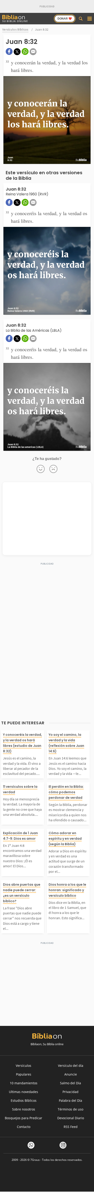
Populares (23, 1074)
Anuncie (70, 1074)
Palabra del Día (70, 1100)
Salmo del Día (70, 1083)
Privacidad (70, 1092)
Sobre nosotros (23, 1109)
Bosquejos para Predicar (23, 1118)
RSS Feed (71, 1127)
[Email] (33, 51)
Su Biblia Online (15, 21)
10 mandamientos (23, 1083)
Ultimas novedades (23, 1092)
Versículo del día (70, 1065)
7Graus (35, 1160)
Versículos (23, 1065)
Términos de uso (70, 1109)
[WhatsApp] (31, 1145)
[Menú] (89, 18)
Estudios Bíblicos (24, 1100)
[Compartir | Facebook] (9, 51)
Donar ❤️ (64, 18)
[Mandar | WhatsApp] (25, 51)
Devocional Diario (70, 1118)
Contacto (23, 1127)
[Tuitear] (17, 51)
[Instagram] (63, 1145)
